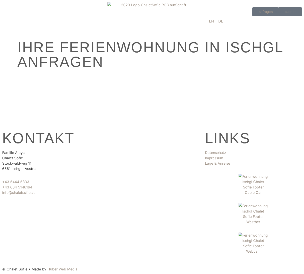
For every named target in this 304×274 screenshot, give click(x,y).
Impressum (214, 158)
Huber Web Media (62, 269)
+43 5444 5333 (15, 182)
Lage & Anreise (217, 163)
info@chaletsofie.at (18, 192)
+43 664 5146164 (17, 187)
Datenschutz (215, 152)
